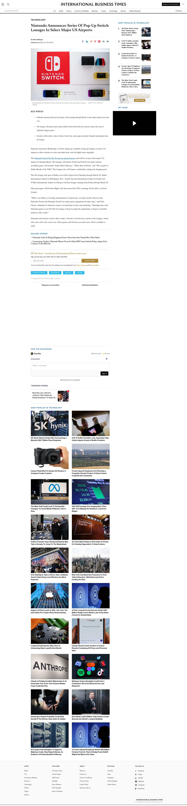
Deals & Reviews (135, 11)
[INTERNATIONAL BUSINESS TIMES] (93, 4)
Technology (113, 11)
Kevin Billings (38, 40)
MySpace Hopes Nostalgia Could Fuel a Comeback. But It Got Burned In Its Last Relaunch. (88, 683)
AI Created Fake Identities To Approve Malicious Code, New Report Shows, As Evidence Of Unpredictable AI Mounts (47, 752)
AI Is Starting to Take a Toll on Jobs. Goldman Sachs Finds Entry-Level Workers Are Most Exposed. (49, 577)
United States (111, 784)
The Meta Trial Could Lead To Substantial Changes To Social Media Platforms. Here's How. (48, 508)
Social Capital (56, 774)
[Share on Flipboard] (95, 41)
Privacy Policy (94, 265)
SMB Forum (56, 777)
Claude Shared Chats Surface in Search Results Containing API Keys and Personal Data (89, 648)
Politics (68, 11)
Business (95, 11)
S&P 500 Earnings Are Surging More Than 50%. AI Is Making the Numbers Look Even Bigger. (89, 508)
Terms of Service (81, 265)
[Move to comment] (108, 41)
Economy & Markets (82, 11)
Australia (110, 771)
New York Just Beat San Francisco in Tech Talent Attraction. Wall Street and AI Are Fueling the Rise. (89, 577)
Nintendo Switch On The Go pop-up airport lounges (54, 158)
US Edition (179, 11)
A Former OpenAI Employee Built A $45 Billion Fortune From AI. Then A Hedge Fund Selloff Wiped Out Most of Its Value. (90, 752)
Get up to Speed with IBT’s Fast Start (138, 95)
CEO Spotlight (56, 788)
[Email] (103, 41)
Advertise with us (85, 788)
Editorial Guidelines (90, 285)
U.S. (54, 11)
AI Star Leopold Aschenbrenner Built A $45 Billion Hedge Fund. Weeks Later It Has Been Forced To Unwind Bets (90, 612)
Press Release (56, 784)
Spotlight (54, 781)
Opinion (123, 11)
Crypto (103, 11)
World (61, 11)
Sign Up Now (139, 100)
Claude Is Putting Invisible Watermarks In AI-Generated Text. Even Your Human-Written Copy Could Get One (49, 683)
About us (82, 771)
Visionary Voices (57, 771)
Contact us (83, 774)
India (108, 774)
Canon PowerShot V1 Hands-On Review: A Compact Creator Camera (131, 56)
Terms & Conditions (86, 777)
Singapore (110, 777)
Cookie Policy (84, 784)
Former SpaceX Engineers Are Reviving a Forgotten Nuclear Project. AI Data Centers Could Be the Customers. (89, 473)
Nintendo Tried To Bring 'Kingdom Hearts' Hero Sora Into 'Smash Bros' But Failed (66, 238)
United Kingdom (112, 781)
